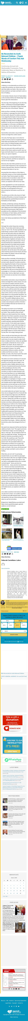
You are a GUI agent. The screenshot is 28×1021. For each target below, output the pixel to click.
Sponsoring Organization (20, 1000)
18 (7, 890)
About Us (3, 1000)
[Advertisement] (14, 20)
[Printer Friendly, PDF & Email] (5, 509)
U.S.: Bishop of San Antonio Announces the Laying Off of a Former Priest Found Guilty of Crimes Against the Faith (16, 808)
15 (20, 888)
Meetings (3, 36)
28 (17, 893)
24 (4, 893)
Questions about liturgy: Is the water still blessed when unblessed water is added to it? (16, 815)
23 (23, 890)
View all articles (5, 568)
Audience (11, 1000)
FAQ (7, 1000)
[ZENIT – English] (8, 2)
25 (7, 893)
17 (4, 890)
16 (23, 888)
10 (4, 888)
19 (10, 890)
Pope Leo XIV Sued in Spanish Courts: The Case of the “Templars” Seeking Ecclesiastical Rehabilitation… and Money (16, 823)
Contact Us (20, 1003)
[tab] (8, 970)
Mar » (7, 896)
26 (10, 893)
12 (10, 888)
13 (14, 888)
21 (17, 890)
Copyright (14, 1003)
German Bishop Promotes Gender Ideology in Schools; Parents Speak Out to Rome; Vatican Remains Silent (16, 831)
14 (17, 888)
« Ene (4, 896)
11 (7, 888)
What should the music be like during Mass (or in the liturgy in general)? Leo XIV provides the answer (9, 925)
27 (14, 893)
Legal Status (8, 1003)
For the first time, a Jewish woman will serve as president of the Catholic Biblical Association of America (16, 800)
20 (14, 890)
